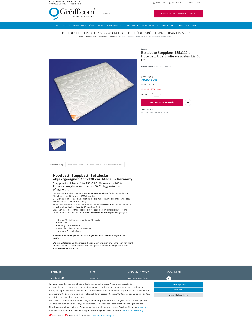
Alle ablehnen (178, 289)
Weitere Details (94, 164)
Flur (83, 25)
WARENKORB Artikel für (179, 13)
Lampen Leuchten (187, 25)
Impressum (95, 278)
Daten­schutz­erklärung (132, 310)
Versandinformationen (138, 278)
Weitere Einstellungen (103, 315)
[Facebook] (168, 278)
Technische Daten (75, 164)
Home (81, 37)
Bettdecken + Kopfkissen (107, 37)
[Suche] (147, 14)
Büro (91, 25)
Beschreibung (56, 164)
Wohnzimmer (147, 25)
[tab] (57, 164)
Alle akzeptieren (178, 284)
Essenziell (58, 315)
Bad (58, 25)
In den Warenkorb (162, 102)
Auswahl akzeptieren (178, 295)
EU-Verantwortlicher (113, 164)
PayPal (72, 315)
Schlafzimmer (131, 25)
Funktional (86, 315)
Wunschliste (148, 109)
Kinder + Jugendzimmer (108, 25)
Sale (173, 25)
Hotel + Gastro (71, 25)
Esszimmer (162, 25)
